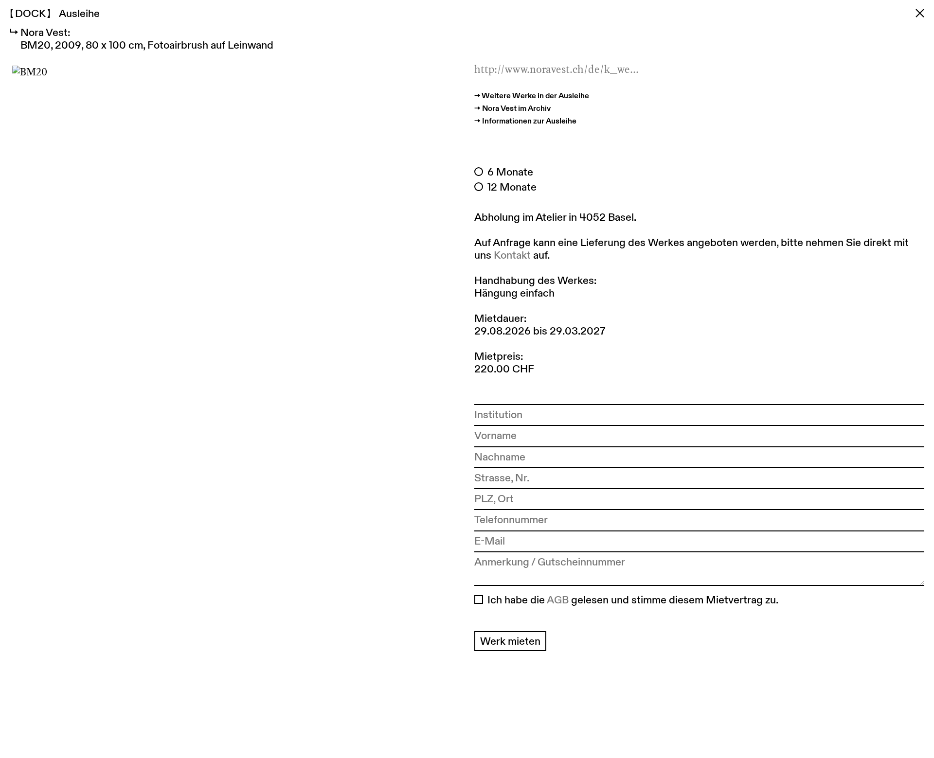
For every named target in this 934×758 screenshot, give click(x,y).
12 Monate (512, 186)
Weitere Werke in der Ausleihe (535, 95)
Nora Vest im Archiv (516, 108)
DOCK (30, 13)
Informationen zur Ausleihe (529, 120)
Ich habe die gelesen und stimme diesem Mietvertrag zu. (632, 599)
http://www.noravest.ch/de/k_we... (556, 69)
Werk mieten (510, 641)
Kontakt (512, 255)
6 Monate (510, 171)
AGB (558, 599)
